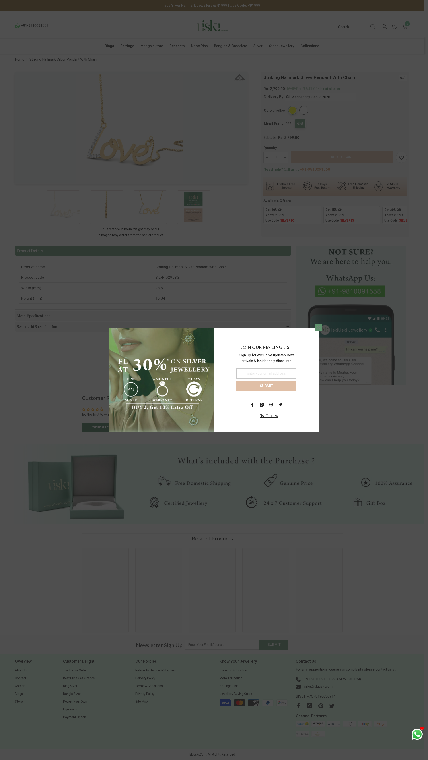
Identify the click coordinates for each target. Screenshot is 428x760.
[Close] (318, 327)
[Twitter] (280, 404)
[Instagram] (261, 404)
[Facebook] (252, 404)
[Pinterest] (271, 404)
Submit (266, 386)
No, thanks (269, 415)
